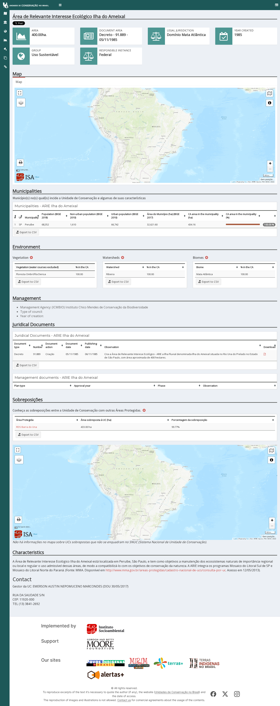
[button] (60, 5)
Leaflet (233, 182)
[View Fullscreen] (19, 93)
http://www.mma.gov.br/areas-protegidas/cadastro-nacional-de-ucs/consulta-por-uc (166, 570)
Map (19, 82)
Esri (246, 182)
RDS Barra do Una (26, 427)
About (37, 177)
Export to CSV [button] (28, 232)
